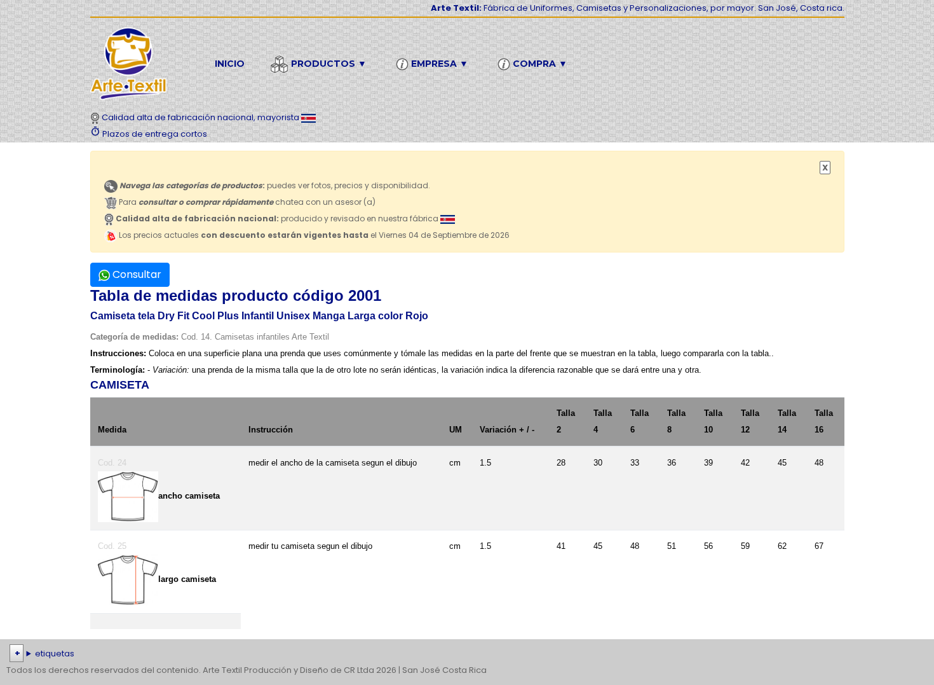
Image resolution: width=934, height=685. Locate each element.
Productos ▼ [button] (327, 63)
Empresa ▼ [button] (438, 63)
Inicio (230, 63)
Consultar (135, 274)
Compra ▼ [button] (538, 63)
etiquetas (54, 653)
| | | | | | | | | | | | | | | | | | (462, 654)
